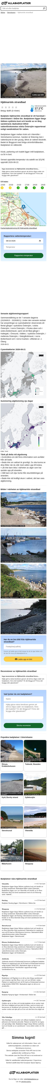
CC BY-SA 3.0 (16, 860)
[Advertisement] (23, 38)
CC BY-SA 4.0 (36, 827)
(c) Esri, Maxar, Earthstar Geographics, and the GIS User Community (34, 760)
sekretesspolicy (26, 1081)
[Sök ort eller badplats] (44, 9)
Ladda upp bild (38, 95)
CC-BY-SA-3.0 (35, 794)
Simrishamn (11, 12)
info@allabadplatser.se (31, 1079)
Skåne (3, 12)
